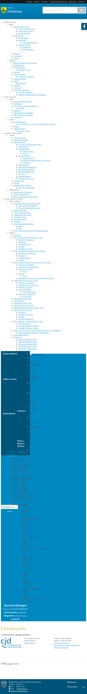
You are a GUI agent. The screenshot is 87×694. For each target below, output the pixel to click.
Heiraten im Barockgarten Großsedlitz (32, 94)
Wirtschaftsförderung (21, 335)
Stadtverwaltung (20, 74)
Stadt (11, 24)
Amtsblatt (15, 619)
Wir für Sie (21, 174)
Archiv (25, 271)
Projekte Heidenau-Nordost (28, 326)
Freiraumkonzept (24, 289)
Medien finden (28, 151)
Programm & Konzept (26, 240)
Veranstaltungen (24, 33)
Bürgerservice (19, 65)
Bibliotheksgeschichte (26, 172)
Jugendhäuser (19, 181)
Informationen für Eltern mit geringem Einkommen (37, 124)
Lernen (11, 119)
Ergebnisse (27, 47)
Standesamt (18, 616)
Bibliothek (24, 609)
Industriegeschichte (30, 42)
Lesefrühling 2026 (24, 351)
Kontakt (36, 2)
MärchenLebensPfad (21, 194)
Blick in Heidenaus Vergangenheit (26, 196)
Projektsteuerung (24, 244)
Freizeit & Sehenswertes (13, 133)
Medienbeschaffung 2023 (27, 339)
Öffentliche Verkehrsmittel (23, 115)
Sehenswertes (14, 190)
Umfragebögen (28, 49)
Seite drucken (73, 686)
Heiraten (9, 511)
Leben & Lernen (10, 97)
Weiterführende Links (26, 178)
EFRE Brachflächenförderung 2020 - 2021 (29, 308)
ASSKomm (17, 235)
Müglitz (20, 226)
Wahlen (16, 81)
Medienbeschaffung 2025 (27, 346)
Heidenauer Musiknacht (22, 185)
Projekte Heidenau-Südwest (28, 328)
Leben (11, 99)
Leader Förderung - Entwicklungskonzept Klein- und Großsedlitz (37, 330)
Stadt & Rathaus (10, 22)
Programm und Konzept (27, 253)
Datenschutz (72, 2)
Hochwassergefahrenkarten (24, 224)
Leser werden (23, 147)
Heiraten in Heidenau (21, 90)
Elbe (19, 228)
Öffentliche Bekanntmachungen (25, 63)
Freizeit (11, 135)
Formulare (17, 88)
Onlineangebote (24, 156)
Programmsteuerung (25, 319)
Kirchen (16, 58)
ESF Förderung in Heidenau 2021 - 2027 (28, 237)
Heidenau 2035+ (24, 45)
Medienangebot (24, 149)
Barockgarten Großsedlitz (23, 192)
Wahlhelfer (22, 83)
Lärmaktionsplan (20, 217)
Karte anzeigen (29, 643)
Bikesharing (18, 117)
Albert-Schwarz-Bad (21, 140)
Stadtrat (17, 72)
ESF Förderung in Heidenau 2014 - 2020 (28, 321)
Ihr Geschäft (27, 296)
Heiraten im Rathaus (25, 92)
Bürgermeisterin (19, 67)
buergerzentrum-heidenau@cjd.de (66, 645)
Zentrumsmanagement (26, 294)
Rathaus (12, 60)
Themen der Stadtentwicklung (29, 208)
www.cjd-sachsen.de (61, 643)
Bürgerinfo (8, 615)
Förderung (22, 242)
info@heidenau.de (21, 689)
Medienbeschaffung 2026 (27, 348)
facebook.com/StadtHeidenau (19, 691)
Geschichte (22, 40)
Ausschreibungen (20, 79)
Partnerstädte (23, 38)
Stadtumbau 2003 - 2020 (23, 303)
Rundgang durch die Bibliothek (29, 144)
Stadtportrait (18, 36)
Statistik (16, 54)
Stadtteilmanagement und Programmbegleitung (36, 278)
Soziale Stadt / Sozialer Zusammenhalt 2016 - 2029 (32, 262)
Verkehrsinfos (10, 612)
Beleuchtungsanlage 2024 (27, 344)
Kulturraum (18, 337)
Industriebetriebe (29, 292)
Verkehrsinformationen (26, 29)
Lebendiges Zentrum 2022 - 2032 (26, 280)
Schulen (16, 126)
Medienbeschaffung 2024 (27, 342)
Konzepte (17, 221)
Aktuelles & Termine (25, 249)
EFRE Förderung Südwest (23, 310)
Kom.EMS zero (19, 301)
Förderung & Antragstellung (28, 267)
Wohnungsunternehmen (23, 101)
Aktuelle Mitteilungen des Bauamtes (27, 203)
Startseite (29, 2)
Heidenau (14, 10)
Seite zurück (72, 682)
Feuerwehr (17, 56)
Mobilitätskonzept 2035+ (23, 215)
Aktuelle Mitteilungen (21, 26)
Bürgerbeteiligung (20, 210)
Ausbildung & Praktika (26, 76)
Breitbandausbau (20, 219)
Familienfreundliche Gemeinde (25, 106)
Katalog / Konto (24, 131)
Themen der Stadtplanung (28, 206)
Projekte (21, 108)
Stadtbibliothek (19, 128)
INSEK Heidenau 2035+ (22, 212)
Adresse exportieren (61, 647)
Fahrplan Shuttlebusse (26, 187)
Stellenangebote (24, 176)
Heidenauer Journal (25, 31)
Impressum (44, 2)
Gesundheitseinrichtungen (23, 113)
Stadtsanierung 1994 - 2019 (24, 305)
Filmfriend (26, 162)
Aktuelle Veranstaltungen (27, 167)
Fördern (12, 233)
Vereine (16, 183)
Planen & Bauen (15, 201)
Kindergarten (22, 612)
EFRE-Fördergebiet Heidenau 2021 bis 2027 (30, 251)
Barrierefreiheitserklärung (58, 2)
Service (25, 153)
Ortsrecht (17, 85)
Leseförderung (23, 165)
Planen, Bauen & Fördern (14, 199)
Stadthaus (17, 110)
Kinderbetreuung (20, 122)
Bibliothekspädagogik (26, 169)
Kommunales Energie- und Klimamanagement (31, 230)
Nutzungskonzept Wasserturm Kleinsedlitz (33, 332)
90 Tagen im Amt (24, 70)
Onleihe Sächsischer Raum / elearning (36, 160)
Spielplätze (18, 104)
